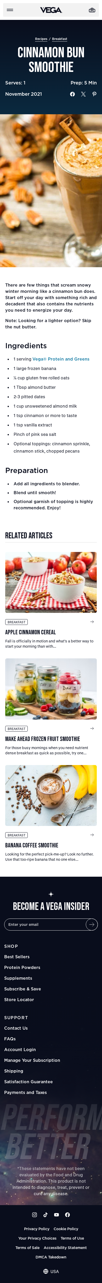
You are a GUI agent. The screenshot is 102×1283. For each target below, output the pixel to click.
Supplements (18, 978)
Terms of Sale (27, 1248)
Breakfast (59, 39)
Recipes (41, 39)
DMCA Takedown (51, 1257)
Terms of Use (72, 1238)
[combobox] (51, 1271)
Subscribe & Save (22, 989)
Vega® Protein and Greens (60, 359)
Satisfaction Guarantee (28, 1081)
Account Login (20, 1049)
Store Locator (19, 999)
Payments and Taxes (25, 1092)
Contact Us (16, 1028)
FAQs (10, 1038)
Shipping (13, 1071)
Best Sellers (17, 956)
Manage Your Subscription (32, 1060)
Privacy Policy (36, 1229)
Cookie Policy (66, 1229)
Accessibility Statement (65, 1248)
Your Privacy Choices (37, 1238)
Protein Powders (22, 967)
